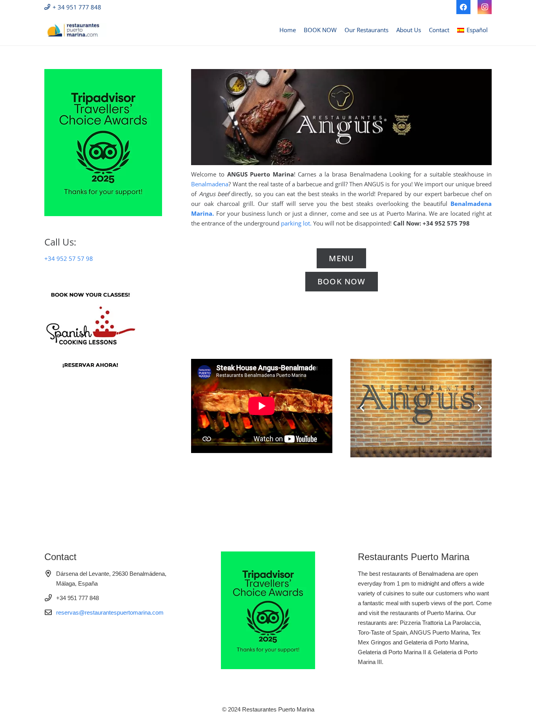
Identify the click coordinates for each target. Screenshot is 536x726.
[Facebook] (463, 7)
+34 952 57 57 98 (68, 258)
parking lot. (296, 223)
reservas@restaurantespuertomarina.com (110, 612)
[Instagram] (485, 7)
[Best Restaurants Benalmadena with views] (75, 30)
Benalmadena (209, 184)
